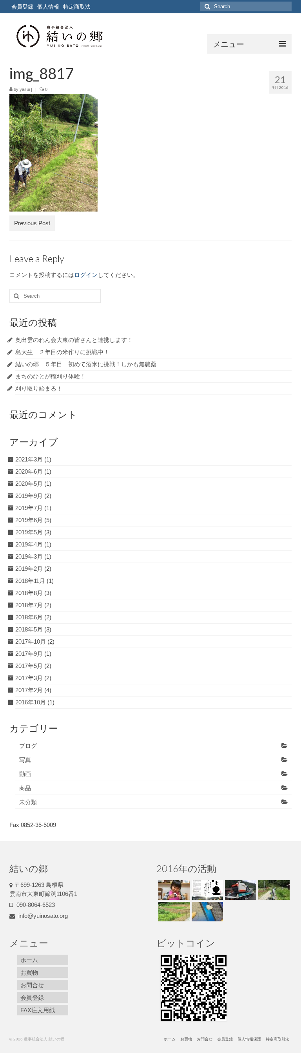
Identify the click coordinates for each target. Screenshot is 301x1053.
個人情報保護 (249, 1039)
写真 (25, 759)
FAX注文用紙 (37, 1010)
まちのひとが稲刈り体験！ (50, 376)
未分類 (28, 802)
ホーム (29, 960)
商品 (25, 788)
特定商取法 (77, 6)
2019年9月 (29, 495)
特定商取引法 (277, 1039)
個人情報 (48, 6)
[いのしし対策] (173, 911)
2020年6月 (29, 471)
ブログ (28, 745)
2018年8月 (29, 593)
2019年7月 (29, 508)
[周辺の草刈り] (273, 890)
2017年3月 (29, 678)
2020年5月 (29, 483)
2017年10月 (30, 641)
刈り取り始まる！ (38, 388)
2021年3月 (29, 459)
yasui (25, 89)
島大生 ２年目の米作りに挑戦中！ (62, 352)
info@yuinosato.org (42, 915)
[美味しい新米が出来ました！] (173, 890)
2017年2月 (29, 690)
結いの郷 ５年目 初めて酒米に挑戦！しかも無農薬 (85, 364)
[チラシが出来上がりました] (206, 890)
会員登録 (22, 6)
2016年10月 (30, 702)
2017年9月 (29, 653)
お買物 (29, 972)
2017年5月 (29, 665)
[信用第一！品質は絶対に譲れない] (206, 911)
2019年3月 (29, 556)
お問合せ (32, 985)
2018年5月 (29, 629)
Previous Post (32, 223)
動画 (25, 774)
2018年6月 (29, 617)
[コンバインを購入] (239, 890)
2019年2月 (29, 568)
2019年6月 (29, 520)
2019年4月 (29, 544)
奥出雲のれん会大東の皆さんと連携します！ (74, 340)
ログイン (86, 274)
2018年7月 (29, 605)
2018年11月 (30, 580)
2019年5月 (29, 532)
